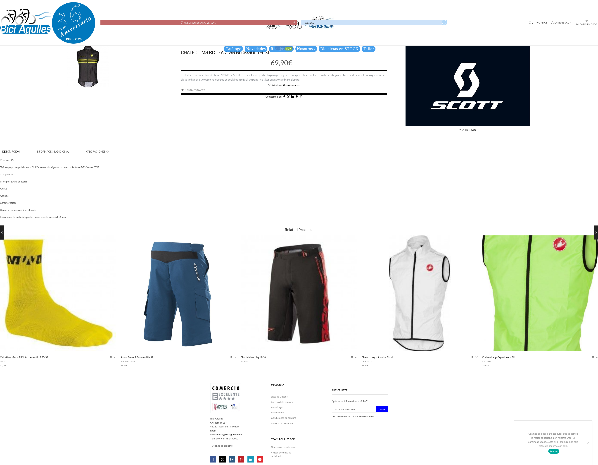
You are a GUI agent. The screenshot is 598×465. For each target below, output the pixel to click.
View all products (467, 129)
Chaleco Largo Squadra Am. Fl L (499, 357)
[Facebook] (213, 459)
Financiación (277, 412)
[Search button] (444, 22)
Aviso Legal (277, 407)
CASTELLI (367, 361)
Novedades (256, 48)
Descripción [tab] (11, 151)
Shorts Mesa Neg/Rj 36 (253, 357)
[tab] (11, 152)
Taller (368, 48)
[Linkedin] (250, 459)
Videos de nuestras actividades (281, 454)
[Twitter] (222, 459)
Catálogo (233, 48)
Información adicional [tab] (52, 151)
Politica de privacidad (282, 423)
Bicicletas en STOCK (339, 48)
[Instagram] (232, 459)
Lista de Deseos (279, 396)
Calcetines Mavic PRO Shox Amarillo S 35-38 (24, 357)
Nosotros (305, 48)
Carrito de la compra (282, 401)
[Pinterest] (241, 459)
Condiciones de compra (283, 417)
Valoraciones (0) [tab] (97, 151)
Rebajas (281, 48)
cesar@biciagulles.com (229, 434)
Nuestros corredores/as (283, 447)
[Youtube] (260, 459)
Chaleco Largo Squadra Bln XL (378, 357)
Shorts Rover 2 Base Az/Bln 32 (137, 357)
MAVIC (3, 361)
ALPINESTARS (128, 361)
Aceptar (554, 451)
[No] (588, 442)
